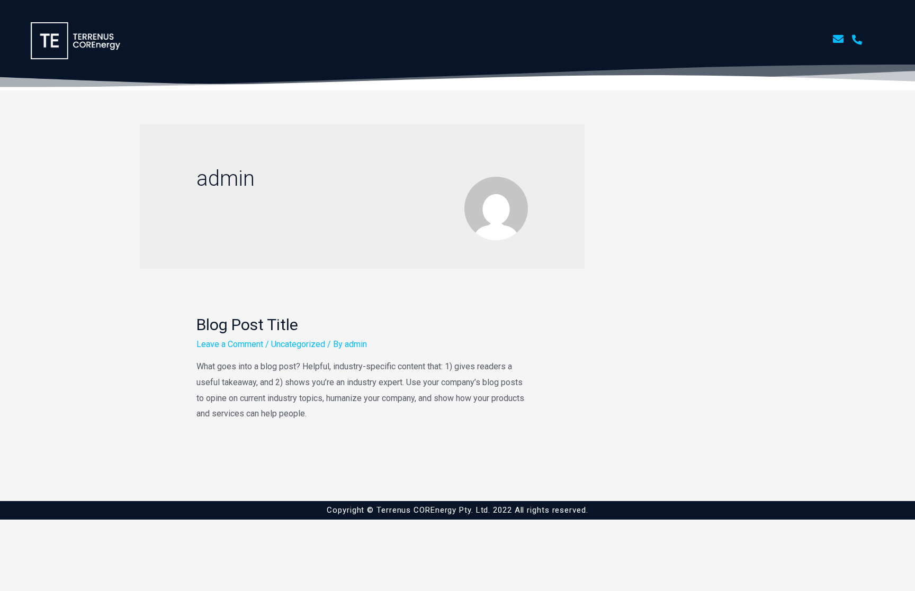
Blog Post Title (247, 324)
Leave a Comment (229, 344)
